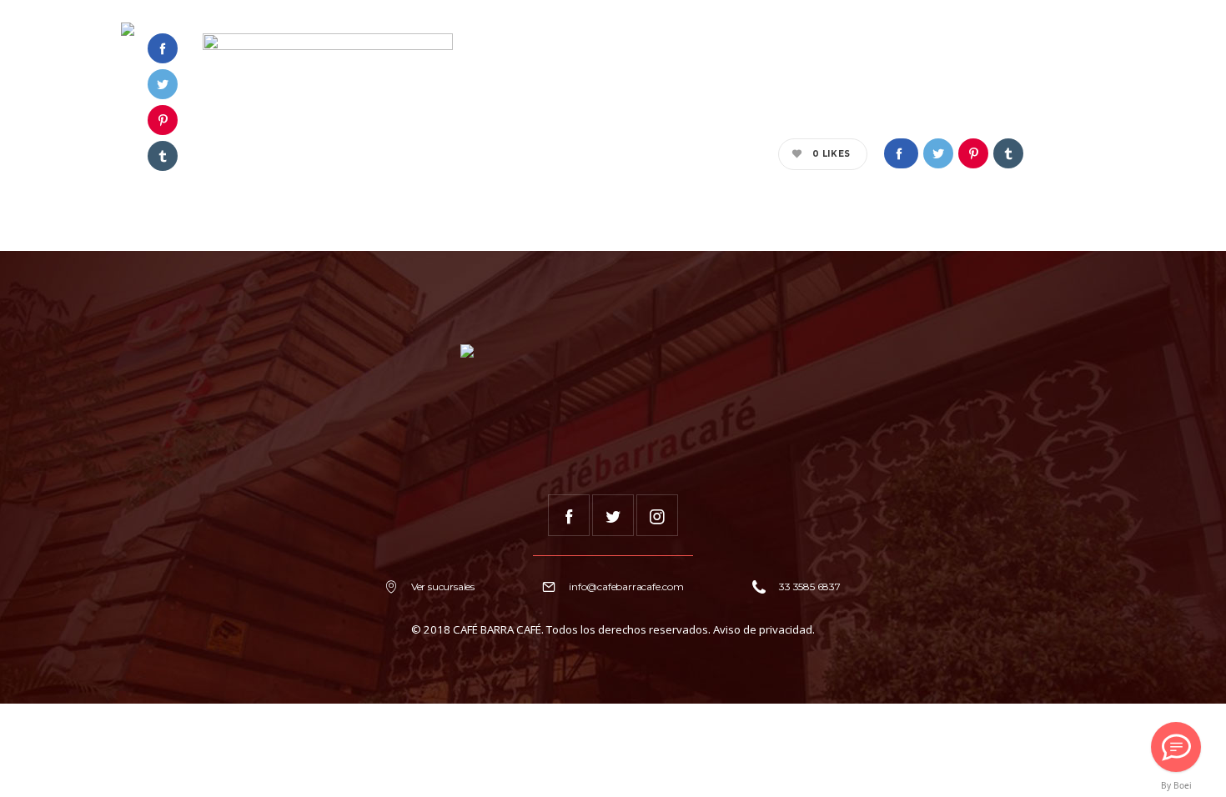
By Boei (1176, 785)
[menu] (1087, 29)
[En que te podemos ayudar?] (1176, 747)
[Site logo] (127, 29)
